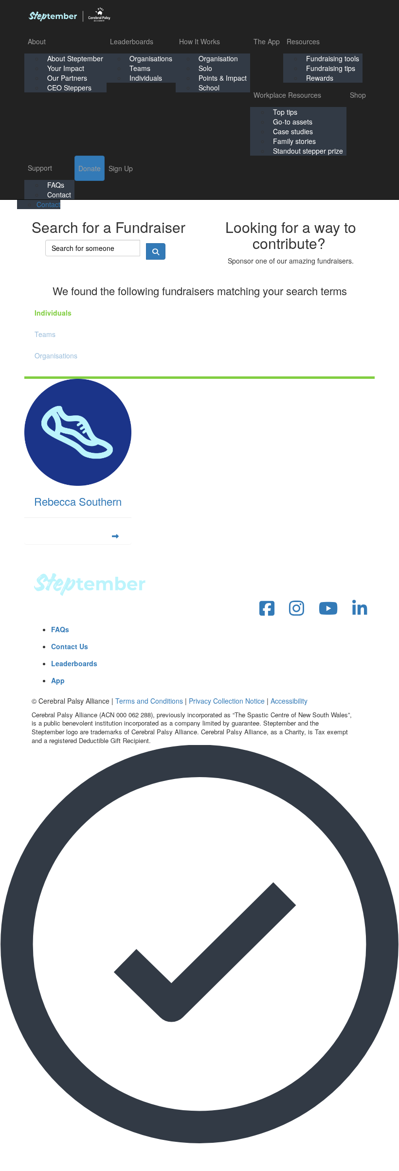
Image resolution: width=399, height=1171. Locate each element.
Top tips (285, 112)
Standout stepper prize (308, 151)
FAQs (55, 185)
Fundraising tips (330, 68)
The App (267, 41)
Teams (139, 68)
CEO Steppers (69, 87)
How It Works (199, 41)
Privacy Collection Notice (227, 701)
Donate (89, 168)
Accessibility (289, 701)
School (209, 87)
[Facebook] (266, 608)
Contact (59, 194)
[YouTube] (328, 608)
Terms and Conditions (149, 701)
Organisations (150, 58)
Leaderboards (131, 41)
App (58, 680)
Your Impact (65, 68)
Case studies (293, 131)
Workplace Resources (287, 95)
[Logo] (69, 14)
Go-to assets (292, 121)
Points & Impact (223, 78)
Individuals (145, 78)
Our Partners (67, 78)
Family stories (294, 141)
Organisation (218, 58)
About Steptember (75, 58)
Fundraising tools (332, 58)
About (37, 41)
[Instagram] (296, 608)
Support (40, 168)
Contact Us (69, 646)
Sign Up (121, 168)
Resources (303, 41)
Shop (358, 95)
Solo (205, 68)
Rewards (319, 78)
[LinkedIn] (359, 608)
